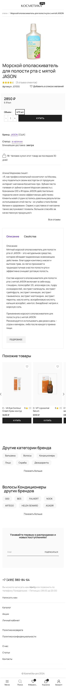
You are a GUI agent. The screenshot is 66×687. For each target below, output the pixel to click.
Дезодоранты (41, 462)
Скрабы (23, 462)
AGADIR (50, 505)
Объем (7, 112)
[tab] (12, 236)
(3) (30, 408)
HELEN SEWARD (30, 505)
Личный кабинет (11, 620)
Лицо (8, 462)
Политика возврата (12, 630)
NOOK (49, 498)
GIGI (7, 498)
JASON (14, 134)
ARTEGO (9, 505)
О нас (5, 646)
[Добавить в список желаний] (27, 366)
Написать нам (9, 597)
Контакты (7, 658)
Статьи (6, 652)
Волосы (27, 455)
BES (19, 498)
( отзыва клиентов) (26, 82)
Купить (40, 118)
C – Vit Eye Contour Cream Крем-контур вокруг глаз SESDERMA (12, 412)
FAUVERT (34, 498)
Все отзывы (54, 219)
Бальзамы (10, 455)
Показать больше (33, 470)
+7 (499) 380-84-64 (16, 580)
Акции (5, 613)
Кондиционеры (47, 455)
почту (32, 587)
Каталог (6, 607)
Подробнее (16, 339)
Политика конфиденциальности (19, 636)
